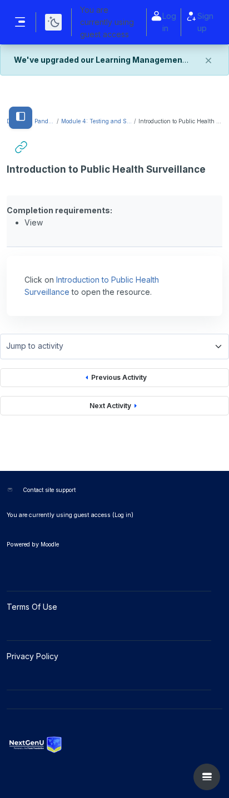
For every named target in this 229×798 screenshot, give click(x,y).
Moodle (50, 544)
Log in (169, 22)
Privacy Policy (34, 656)
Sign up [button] (205, 22)
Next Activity (110, 405)
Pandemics (44, 121)
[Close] (208, 61)
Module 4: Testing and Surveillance (97, 121)
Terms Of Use (33, 606)
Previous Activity (119, 377)
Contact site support (49, 489)
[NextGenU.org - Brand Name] (114, 744)
